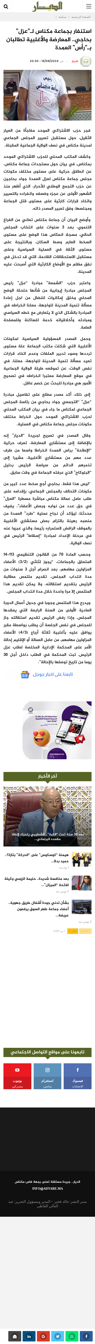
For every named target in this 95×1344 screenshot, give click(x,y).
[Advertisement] (47, 991)
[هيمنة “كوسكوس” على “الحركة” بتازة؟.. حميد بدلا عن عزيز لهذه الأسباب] (82, 859)
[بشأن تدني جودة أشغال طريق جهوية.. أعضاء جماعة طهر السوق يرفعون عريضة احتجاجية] (82, 907)
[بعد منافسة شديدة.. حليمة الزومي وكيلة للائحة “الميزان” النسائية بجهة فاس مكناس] (82, 883)
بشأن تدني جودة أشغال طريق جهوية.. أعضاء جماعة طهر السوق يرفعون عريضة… (38, 909)
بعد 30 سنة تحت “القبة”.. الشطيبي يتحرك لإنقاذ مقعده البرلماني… (47, 837)
